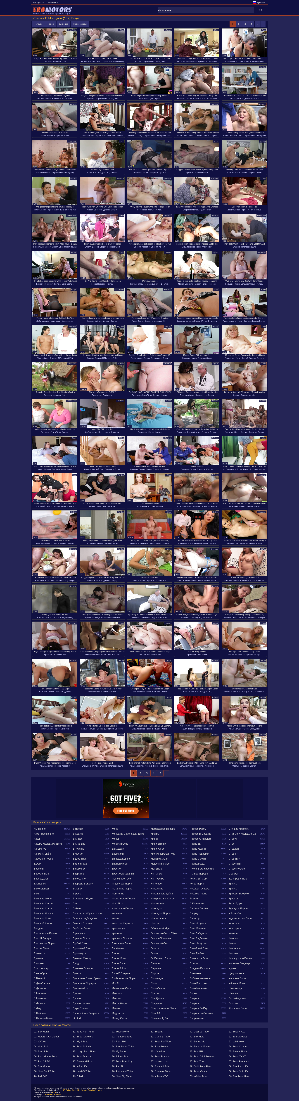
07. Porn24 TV (42, 1061)
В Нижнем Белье (58, 506)
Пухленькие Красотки (202, 868)
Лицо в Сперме (210, 136)
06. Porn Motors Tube (45, 1056)
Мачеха (116, 1008)
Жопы (115, 838)
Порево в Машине (200, 833)
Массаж (116, 998)
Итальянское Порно (248, 618)
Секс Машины (198, 928)
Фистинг (233, 953)
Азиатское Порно (232, 432)
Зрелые (90, 99)
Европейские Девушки (86, 1013)
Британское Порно (44, 943)
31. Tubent (156, 1031)
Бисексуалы (38, 247)
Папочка (156, 963)
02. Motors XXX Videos (46, 1036)
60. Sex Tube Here (239, 1076)
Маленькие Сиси (121, 988)
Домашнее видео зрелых (87, 978)
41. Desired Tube (199, 1031)
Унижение (234, 923)
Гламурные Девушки (85, 918)
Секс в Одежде (198, 933)
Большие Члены (190, 61)
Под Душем (157, 998)
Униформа (235, 928)
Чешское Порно (238, 978)
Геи (75, 903)
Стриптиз (234, 858)
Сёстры (233, 873)
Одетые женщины (146, 99)
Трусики (233, 898)
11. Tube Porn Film (83, 1031)
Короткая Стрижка (122, 923)
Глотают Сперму (82, 923)
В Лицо (38, 1008)
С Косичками (197, 903)
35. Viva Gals (158, 1051)
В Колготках (40, 998)
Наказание (157, 888)
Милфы (158, 210)
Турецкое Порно (238, 908)
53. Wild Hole (236, 1041)
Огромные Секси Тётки (142, 395)
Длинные (63, 24)
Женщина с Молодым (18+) (193, 618)
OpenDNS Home (95, 1090)
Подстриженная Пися (163, 1008)
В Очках (77, 838)
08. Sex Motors (42, 1066)
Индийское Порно (122, 883)
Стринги (233, 853)
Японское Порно (256, 432)
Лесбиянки (142, 210)
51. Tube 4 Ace (237, 1031)
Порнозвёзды (80, 24)
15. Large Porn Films (84, 1051)
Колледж (117, 913)
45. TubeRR (196, 1051)
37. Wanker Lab (159, 1061)
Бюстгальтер (41, 968)
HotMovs (72, 104)
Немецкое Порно (161, 913)
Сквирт (194, 963)
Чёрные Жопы (151, 766)
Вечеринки (79, 868)
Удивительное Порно (241, 918)
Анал (179, 61)
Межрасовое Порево (163, 828)
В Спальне (79, 843)
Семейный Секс (199, 948)
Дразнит (77, 993)
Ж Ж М (77, 1018)
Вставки (77, 888)
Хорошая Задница (239, 963)
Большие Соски (205, 358)
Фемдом (191, 729)
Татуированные (238, 878)
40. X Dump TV (159, 1076)
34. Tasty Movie (159, 1046)
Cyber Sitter (71, 1090)
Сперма (205, 99)
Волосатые (97, 395)
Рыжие (114, 173)
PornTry (120, 104)
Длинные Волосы (83, 968)
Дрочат (138, 61)
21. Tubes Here (120, 1031)
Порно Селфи (198, 858)
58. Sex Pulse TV (238, 1066)
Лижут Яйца (119, 968)
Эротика (233, 1003)
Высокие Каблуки (83, 898)
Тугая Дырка (236, 903)
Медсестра (118, 1013)
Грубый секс (80, 943)
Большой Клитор (43, 923)
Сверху (194, 913)
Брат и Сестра (42, 938)
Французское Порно (240, 958)
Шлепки (233, 993)
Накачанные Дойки (162, 893)
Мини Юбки (202, 655)
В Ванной (62, 543)
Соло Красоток (198, 983)
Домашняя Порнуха (84, 983)
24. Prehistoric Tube (123, 1046)
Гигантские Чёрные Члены (88, 913)
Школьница (235, 988)
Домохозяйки (68, 321)
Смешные (195, 973)
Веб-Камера (80, 863)
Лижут (69, 469)
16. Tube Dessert (82, 1056)
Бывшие (39, 963)
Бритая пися (41, 948)
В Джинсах (40, 988)
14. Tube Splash (82, 1046)
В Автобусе (40, 973)
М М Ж (115, 983)
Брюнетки (202, 61)
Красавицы (118, 928)
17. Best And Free (83, 1061)
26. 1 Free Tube (120, 1056)
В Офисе (78, 833)
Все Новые (53, 2)
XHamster (72, 67)
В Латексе (39, 1003)
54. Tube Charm (238, 1046)
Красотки (239, 99)
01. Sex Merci (41, 1031)
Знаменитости (120, 863)
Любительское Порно (233, 61)
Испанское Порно (122, 888)
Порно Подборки (98, 284)
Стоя (232, 843)
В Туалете (78, 848)
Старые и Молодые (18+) (55, 61)
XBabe (168, 104)
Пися (169, 136)
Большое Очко (232, 543)
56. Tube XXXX (237, 1056)
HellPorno (214, 104)
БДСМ (154, 618)
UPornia (168, 30)
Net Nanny (82, 1090)
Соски (193, 993)
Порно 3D (195, 843)
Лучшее (39, 24)
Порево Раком (195, 136)
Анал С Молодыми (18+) (48, 843)
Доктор (77, 973)
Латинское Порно (112, 469)
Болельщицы (41, 888)
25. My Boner (119, 1051)
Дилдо (76, 963)
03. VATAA (40, 1041)
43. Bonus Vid (197, 1041)
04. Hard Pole (41, 1046)
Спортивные (197, 1018)
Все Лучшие (38, 2)
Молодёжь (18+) (160, 858)
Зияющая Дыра (121, 858)
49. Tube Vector (198, 1071)
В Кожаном (40, 993)
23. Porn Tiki (119, 1041)
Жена (115, 828)
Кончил (213, 99)
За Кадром (118, 848)
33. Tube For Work (161, 1041)
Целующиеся (236, 973)
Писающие (157, 978)
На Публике (157, 878)
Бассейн (39, 868)
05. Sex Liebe (41, 1051)
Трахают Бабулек (94, 321)
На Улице (156, 883)
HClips (121, 30)
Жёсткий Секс (94, 61)
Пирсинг (155, 973)
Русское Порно (198, 893)
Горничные (79, 933)
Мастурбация (43, 358)
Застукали (118, 853)
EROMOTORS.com (53, 1095)
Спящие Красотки (239, 828)
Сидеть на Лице (199, 958)
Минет (70, 99)
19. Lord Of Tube (82, 1071)
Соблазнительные (200, 978)
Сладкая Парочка (209, 432)
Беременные (41, 873)
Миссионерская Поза (110, 618)
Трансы (233, 883)
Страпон (234, 848)
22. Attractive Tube (122, 1036)
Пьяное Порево (43, 173)
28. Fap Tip (118, 1066)
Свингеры (195, 918)
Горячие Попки (81, 938)
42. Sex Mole (197, 1036)
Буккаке (38, 958)
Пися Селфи (158, 988)
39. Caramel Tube (161, 1071)
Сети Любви (197, 953)
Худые (232, 968)
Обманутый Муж (160, 928)
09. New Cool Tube (44, 1071)
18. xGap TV (80, 1066)
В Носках (78, 828)
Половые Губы (159, 1018)
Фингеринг (206, 247)
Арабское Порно (95, 692)
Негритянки (164, 766)
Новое (50, 24)
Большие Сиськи (59, 99)
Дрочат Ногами (81, 1003)
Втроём (77, 893)
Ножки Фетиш (158, 918)
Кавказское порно (122, 908)
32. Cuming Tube (160, 1036)
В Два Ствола (42, 983)
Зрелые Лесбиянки (123, 873)
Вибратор (78, 873)
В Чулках (165, 284)
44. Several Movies (200, 1046)
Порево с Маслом (200, 838)
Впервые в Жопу (61, 136)
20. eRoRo (79, 1076)
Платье (155, 993)
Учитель (233, 933)
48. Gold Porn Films (201, 1066)
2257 (62, 1090)
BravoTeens (166, 67)
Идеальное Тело (121, 878)
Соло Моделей (198, 988)
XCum (216, 30)
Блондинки (153, 173)
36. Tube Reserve (160, 1056)
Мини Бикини (204, 580)
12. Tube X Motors (83, 1036)
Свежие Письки (199, 908)
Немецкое (156, 908)
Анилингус (40, 848)
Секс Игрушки (198, 923)
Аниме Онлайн (42, 853)
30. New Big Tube (122, 1076)
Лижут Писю (119, 963)
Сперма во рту (198, 1008)
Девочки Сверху (251, 99)
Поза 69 (155, 1013)
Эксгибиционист (238, 998)
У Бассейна (235, 913)
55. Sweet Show (238, 1051)
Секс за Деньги (199, 938)
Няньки (87, 469)
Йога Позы (118, 903)
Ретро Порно (197, 883)
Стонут (88, 247)
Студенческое (237, 868)
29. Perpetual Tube (122, 1071)
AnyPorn (120, 67)
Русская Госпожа (199, 888)
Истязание (118, 893)
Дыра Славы (80, 1008)
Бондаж (38, 928)
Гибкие (77, 908)
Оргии (154, 953)
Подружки (156, 1003)
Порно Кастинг (198, 848)
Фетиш (84, 61)
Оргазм (155, 948)
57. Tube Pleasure (239, 1061)
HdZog (215, 67)
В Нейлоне (40, 1013)
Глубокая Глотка (82, 928)
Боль (37, 893)
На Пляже (156, 873)
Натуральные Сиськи (204, 395)
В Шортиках (79, 858)
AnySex (263, 67)
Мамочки (117, 993)
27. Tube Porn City (122, 1061)
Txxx (264, 30)
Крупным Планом (122, 938)
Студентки (212, 61)
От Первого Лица (161, 958)
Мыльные (156, 868)
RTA (54, 1092)
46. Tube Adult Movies (202, 1056)
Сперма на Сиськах (67, 247)
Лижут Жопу (119, 958)
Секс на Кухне (198, 943)
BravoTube (72, 30)
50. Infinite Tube (198, 1076)
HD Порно (259, 692)
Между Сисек (119, 1018)
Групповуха (70, 580)
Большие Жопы (43, 898)
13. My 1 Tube (80, 1041)
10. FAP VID (40, 1076)
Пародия (156, 968)
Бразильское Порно (159, 358)
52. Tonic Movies (238, 1036)
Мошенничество (160, 863)
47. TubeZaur (197, 1061)
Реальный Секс (199, 878)
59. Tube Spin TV (238, 1071)
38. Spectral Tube (160, 1066)
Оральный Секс (160, 943)
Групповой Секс (43, 506)
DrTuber (262, 104)
